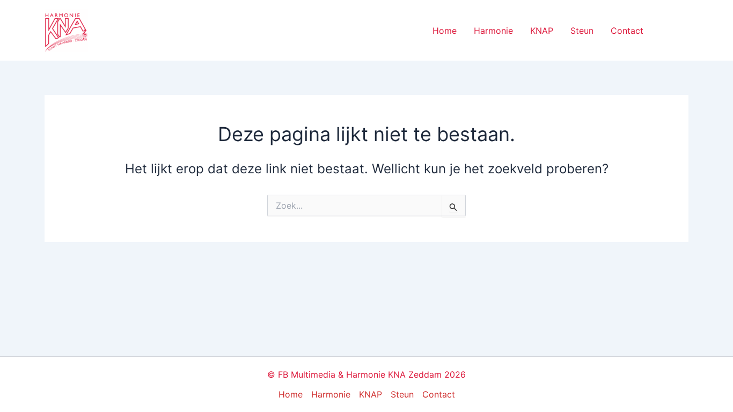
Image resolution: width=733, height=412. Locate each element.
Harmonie (493, 30)
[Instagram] (683, 31)
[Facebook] (667, 31)
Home (445, 30)
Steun (581, 30)
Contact (627, 30)
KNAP (541, 30)
